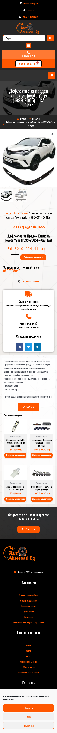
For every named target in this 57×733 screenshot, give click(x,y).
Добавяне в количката (33, 257)
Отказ (28, 717)
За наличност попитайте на (21, 268)
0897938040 (28, 55)
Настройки (28, 725)
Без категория (21, 213)
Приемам (28, 708)
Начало (8, 213)
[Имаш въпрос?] (29, 316)
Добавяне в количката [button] (15, 455)
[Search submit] (50, 38)
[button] (28, 45)
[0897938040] (28, 52)
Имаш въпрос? (28, 323)
